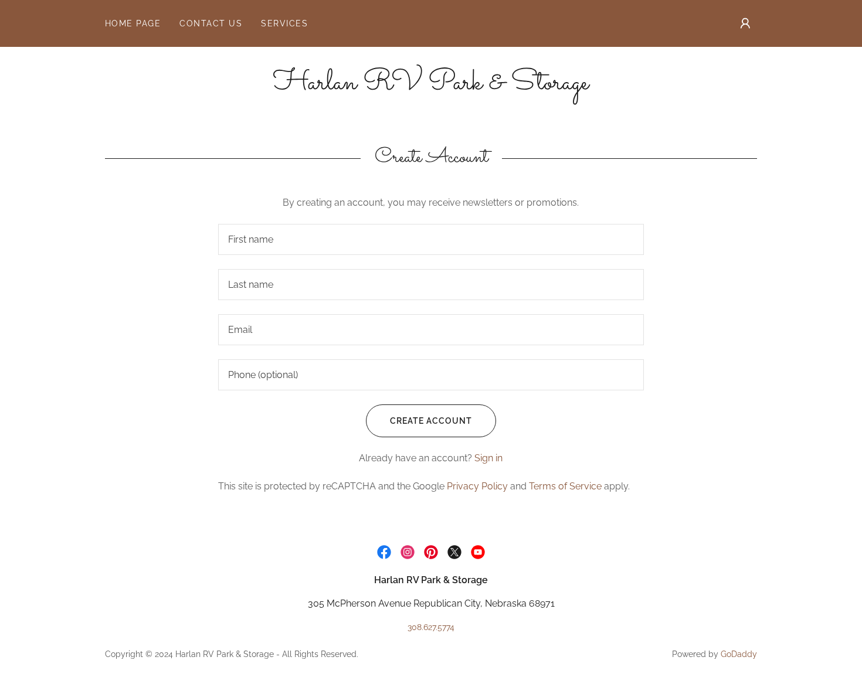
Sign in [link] (488, 458)
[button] (745, 23)
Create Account (431, 421)
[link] (431, 85)
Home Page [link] (133, 23)
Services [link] (284, 23)
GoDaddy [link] (739, 654)
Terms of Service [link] (565, 486)
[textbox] (430, 239)
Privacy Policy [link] (477, 486)
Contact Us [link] (210, 23)
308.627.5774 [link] (431, 627)
